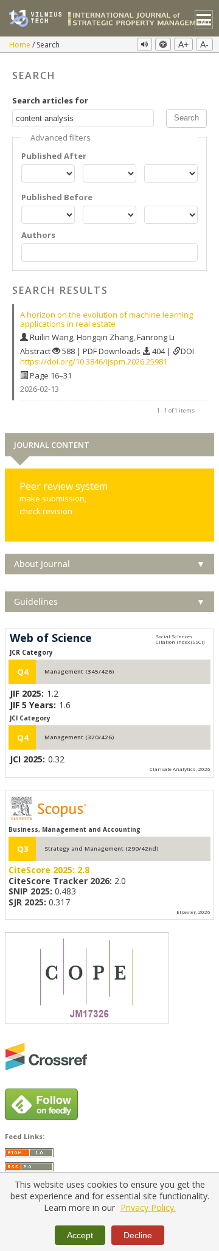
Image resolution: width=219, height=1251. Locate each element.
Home (20, 45)
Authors (38, 235)
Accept (80, 1235)
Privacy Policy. (148, 1207)
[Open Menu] (204, 20)
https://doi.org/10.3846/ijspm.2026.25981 (93, 361)
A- (204, 44)
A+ (183, 44)
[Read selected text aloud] (144, 44)
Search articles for (50, 101)
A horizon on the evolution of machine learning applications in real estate (106, 319)
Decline (137, 1235)
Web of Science (51, 638)
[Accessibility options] (163, 44)
